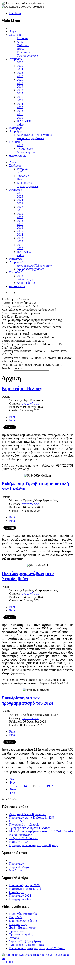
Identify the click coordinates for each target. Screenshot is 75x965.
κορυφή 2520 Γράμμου (23, 920)
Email (12, 420)
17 (39, 786)
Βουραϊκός (15, 917)
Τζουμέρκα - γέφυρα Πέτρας (26, 944)
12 (16, 786)
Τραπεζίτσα (16, 931)
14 (25, 786)
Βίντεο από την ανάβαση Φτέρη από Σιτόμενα (37, 948)
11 (11, 786)
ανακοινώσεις (30, 403)
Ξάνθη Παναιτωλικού (22, 927)
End (12, 792)
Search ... (7, 368)
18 (43, 786)
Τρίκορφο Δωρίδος (20, 934)
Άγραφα (14, 938)
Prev (13, 782)
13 (20, 786)
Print (12, 416)
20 (52, 786)
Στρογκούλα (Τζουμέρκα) (25, 941)
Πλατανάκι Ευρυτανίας (23, 913)
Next (13, 789)
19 (48, 786)
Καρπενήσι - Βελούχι (22, 388)
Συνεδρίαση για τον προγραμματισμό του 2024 (27, 700)
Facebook (15, 13)
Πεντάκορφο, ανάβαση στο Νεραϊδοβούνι (28, 576)
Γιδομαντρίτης (18, 924)
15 (29, 786)
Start (13, 779)
